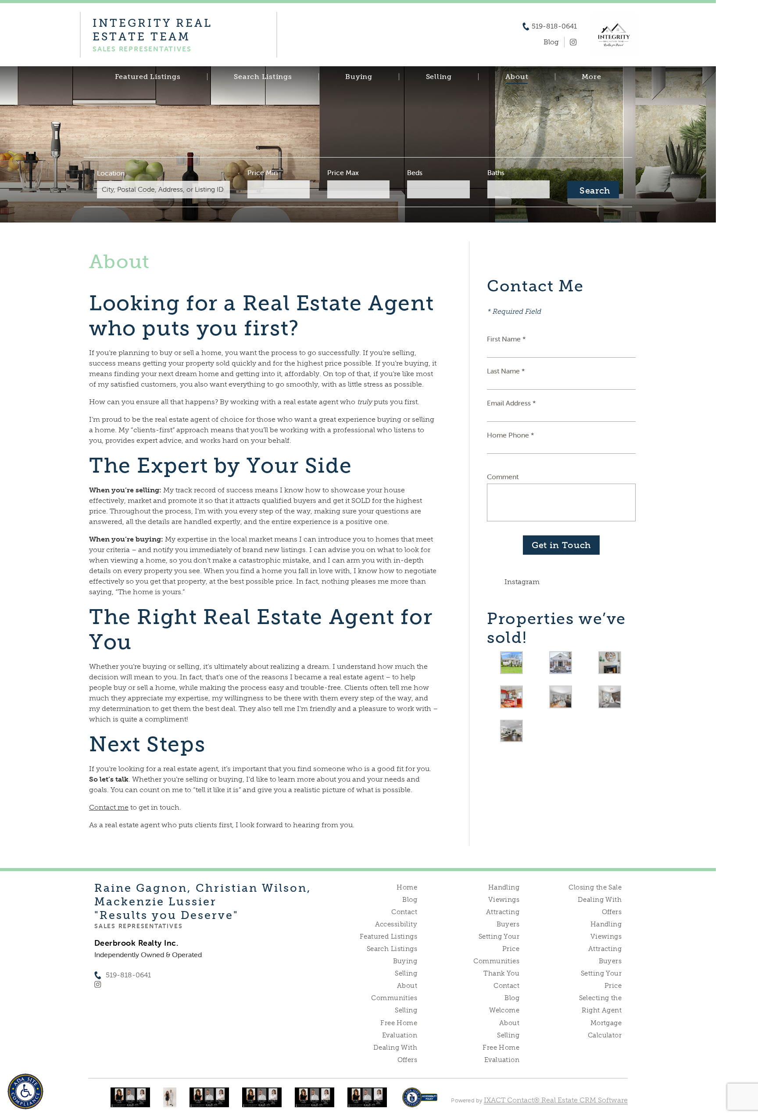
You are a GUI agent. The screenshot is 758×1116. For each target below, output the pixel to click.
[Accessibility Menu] (25, 1091)
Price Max (343, 172)
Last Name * (506, 370)
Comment (502, 476)
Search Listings (263, 76)
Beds (414, 172)
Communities (394, 998)
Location (111, 173)
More (591, 76)
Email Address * (511, 402)
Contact (404, 912)
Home (407, 887)
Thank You (501, 973)
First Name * (506, 338)
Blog (409, 900)
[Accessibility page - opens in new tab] (420, 1102)
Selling (439, 76)
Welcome (504, 1010)
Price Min (262, 172)
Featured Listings (148, 76)
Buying (358, 76)
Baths (495, 172)
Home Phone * (510, 435)
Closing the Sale (595, 887)
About (517, 76)
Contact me (109, 807)
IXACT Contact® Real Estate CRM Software (556, 1100)
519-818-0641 (554, 26)
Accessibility (396, 924)
